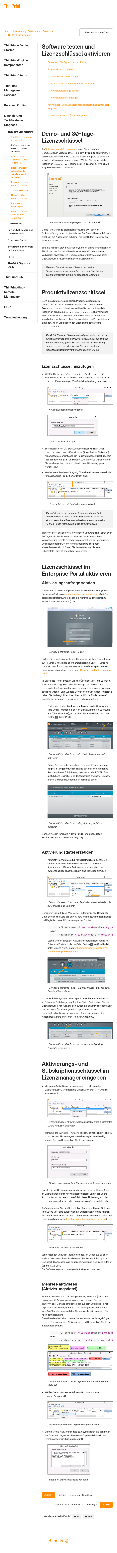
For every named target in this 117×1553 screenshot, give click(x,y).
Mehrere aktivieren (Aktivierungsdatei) (69, 115)
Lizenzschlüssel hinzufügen (64, 76)
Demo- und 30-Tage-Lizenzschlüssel (67, 62)
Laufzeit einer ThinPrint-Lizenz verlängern (19, 159)
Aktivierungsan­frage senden (64, 90)
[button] (109, 5)
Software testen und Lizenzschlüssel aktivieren (21, 148)
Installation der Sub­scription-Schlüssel (86, 1219)
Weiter (106, 1504)
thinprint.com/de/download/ (60, 149)
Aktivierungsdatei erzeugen (64, 97)
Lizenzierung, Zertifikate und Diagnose (33, 31)
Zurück (48, 1495)
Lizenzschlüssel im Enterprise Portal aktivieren (71, 83)
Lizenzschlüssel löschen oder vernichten (19, 214)
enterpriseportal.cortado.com (83, 594)
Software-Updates (20, 190)
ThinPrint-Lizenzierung (19, 35)
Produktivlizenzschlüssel (60, 69)
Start (6, 31)
